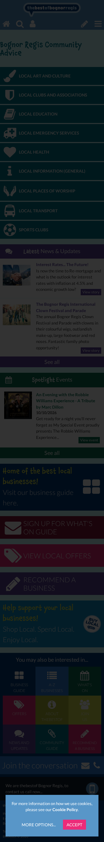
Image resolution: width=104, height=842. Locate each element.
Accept (74, 824)
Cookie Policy (65, 809)
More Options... (39, 824)
